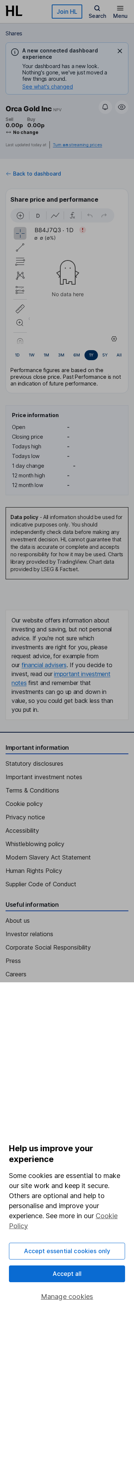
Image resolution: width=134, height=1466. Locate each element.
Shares (14, 33)
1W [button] (32, 355)
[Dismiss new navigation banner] (120, 51)
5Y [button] (105, 355)
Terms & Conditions (32, 790)
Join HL (67, 11)
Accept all (67, 1273)
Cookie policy (24, 803)
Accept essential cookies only (67, 1251)
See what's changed (47, 86)
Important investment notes (44, 777)
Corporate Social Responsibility (48, 947)
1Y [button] (91, 355)
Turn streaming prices (77, 145)
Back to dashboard (37, 174)
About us (18, 920)
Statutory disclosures (34, 763)
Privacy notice (25, 817)
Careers (16, 974)
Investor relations (29, 934)
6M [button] (76, 355)
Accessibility (22, 830)
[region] (67, 276)
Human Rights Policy (34, 870)
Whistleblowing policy (35, 844)
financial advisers (44, 665)
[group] (67, 355)
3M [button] (61, 355)
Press (13, 960)
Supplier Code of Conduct (41, 884)
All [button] (119, 355)
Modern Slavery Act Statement (48, 857)
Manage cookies (67, 1296)
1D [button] (17, 355)
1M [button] (46, 355)
